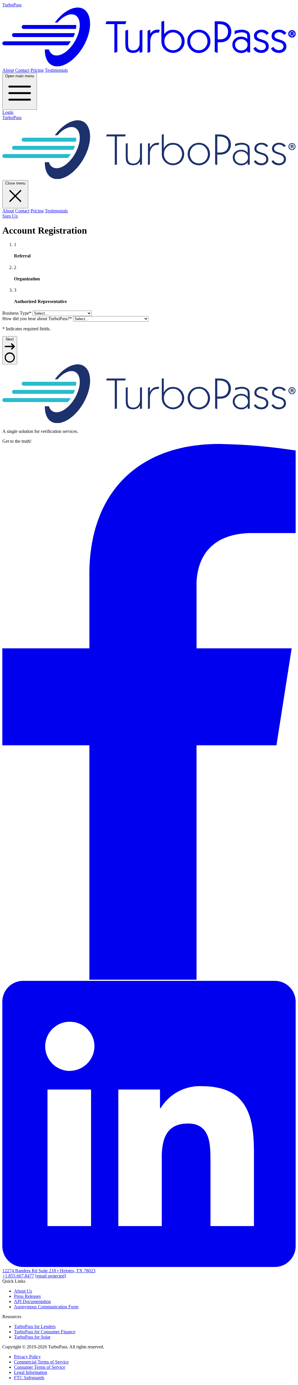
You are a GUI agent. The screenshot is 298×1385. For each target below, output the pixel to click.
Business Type (16, 313)
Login (7, 112)
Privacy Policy (27, 1356)
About (8, 70)
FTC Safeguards (29, 1377)
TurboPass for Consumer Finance (44, 1331)
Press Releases (27, 1296)
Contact (22, 70)
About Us (23, 1291)
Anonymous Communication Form (46, 1306)
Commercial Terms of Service (41, 1361)
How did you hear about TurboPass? (37, 318)
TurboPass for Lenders (35, 1326)
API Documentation (32, 1301)
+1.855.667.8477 (18, 1275)
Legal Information (30, 1372)
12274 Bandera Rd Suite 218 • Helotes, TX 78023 (48, 1270)
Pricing (37, 70)
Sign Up (10, 216)
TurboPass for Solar (32, 1336)
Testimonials (56, 70)
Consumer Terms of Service (39, 1367)
